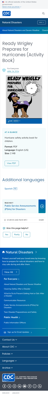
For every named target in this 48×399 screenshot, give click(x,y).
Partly (17, 234)
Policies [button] (6, 353)
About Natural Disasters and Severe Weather (20, 30)
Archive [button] (6, 367)
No (26, 234)
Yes (6, 234)
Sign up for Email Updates (18, 332)
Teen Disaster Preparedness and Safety (20, 312)
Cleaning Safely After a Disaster (17, 289)
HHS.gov (5, 393)
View (9, 163)
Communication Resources (14, 300)
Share (41, 220)
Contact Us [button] (8, 339)
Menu (40, 22)
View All (9, 272)
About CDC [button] (8, 346)
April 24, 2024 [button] (13, 71)
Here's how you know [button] (11, 7)
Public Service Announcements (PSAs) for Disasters (21, 306)
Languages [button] (8, 360)
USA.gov (15, 393)
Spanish (9, 188)
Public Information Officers (15, 322)
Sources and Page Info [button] (17, 220)
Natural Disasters (12, 22)
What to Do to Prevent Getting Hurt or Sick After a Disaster (24, 294)
